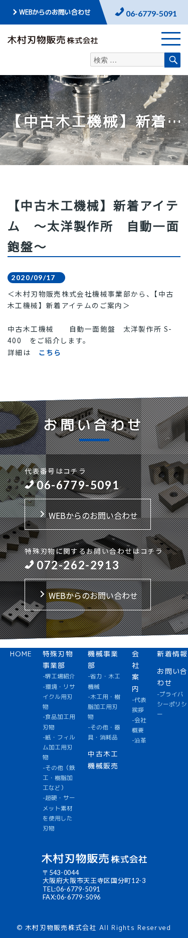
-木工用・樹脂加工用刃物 (104, 707)
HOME (21, 653)
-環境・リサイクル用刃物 (59, 697)
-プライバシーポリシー (172, 704)
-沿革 (139, 740)
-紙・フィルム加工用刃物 (59, 747)
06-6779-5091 (151, 13)
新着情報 (172, 653)
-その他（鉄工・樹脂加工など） (59, 778)
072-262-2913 (78, 565)
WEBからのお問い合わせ (55, 12)
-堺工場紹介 (59, 676)
